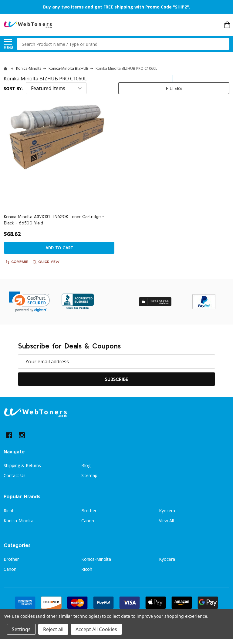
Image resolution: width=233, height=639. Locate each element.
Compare (19, 262)
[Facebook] (9, 435)
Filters (174, 88)
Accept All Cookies (96, 629)
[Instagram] (21, 435)
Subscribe (116, 379)
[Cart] (227, 25)
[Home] (6, 68)
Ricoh (9, 510)
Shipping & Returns (22, 465)
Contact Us (14, 475)
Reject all (53, 629)
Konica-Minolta (18, 520)
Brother (88, 510)
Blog (85, 465)
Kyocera (167, 510)
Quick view (48, 262)
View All (166, 520)
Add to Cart (59, 247)
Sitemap (89, 475)
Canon (87, 520)
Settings (21, 629)
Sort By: (13, 88)
